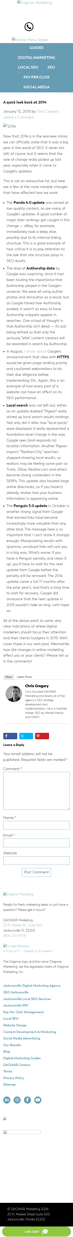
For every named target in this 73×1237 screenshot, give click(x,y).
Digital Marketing (36, 58)
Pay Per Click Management (23, 1012)
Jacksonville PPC (16, 1005)
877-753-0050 (29, 28)
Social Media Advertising (21, 1038)
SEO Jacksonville (16, 992)
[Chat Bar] (36, 1231)
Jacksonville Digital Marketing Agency (32, 986)
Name (9, 818)
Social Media (36, 87)
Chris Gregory (37, 686)
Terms (7, 1071)
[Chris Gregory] (14, 701)
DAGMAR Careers (16, 1065)
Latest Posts (24, 676)
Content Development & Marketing (29, 1032)
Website (10, 853)
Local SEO (28, 67)
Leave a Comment (18, 117)
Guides (37, 48)
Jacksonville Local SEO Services (27, 999)
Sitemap (9, 1084)
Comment (12, 769)
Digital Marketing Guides (22, 1058)
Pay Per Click (37, 77)
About (8, 676)
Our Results (12, 1045)
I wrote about (35, 351)
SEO (51, 67)
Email (9, 835)
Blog (6, 1051)
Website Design (15, 1025)
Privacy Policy (13, 1078)
